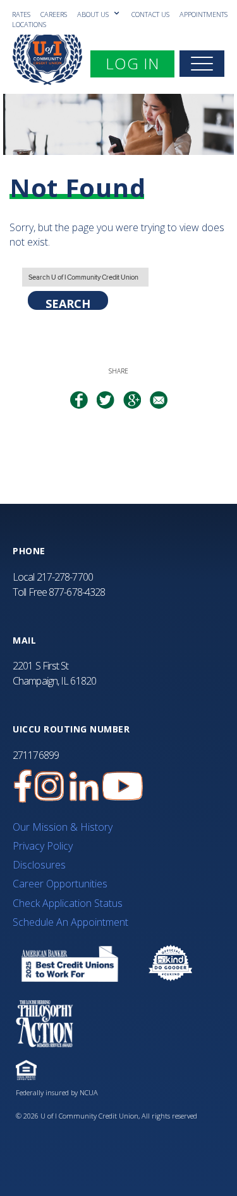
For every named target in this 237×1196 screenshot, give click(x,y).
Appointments (203, 14)
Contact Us (150, 14)
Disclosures (39, 865)
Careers (53, 14)
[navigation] (201, 63)
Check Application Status (68, 903)
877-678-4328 (77, 592)
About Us (94, 14)
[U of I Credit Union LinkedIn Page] (84, 786)
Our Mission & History (62, 827)
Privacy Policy (43, 846)
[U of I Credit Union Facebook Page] (23, 786)
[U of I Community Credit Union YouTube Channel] (122, 786)
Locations (29, 24)
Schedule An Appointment (70, 922)
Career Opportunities (60, 884)
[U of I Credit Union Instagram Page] (49, 786)
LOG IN (139, 63)
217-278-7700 (65, 577)
